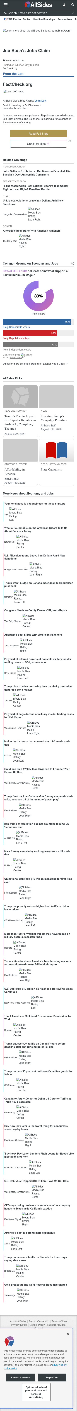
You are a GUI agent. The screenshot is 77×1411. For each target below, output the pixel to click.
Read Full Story (38, 133)
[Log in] (64, 5)
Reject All (52, 1377)
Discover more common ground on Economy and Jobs (34, 363)
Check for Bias (36, 144)
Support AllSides (56, 1324)
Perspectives (65, 19)
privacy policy (59, 1364)
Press (31, 1321)
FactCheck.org (10, 68)
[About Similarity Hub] (72, 263)
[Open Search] (73, 5)
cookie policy (10, 1368)
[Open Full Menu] (5, 5)
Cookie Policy (37, 1324)
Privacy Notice (19, 1324)
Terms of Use (59, 1321)
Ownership (43, 1321)
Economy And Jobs (15, 60)
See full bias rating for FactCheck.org (21, 105)
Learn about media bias (14, 108)
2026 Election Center (18, 19)
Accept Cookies (20, 1377)
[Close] (68, 1334)
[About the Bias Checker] (69, 141)
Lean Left (40, 100)
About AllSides (18, 1321)
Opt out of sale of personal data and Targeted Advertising (36, 1392)
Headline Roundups (44, 19)
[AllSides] (38, 5)
